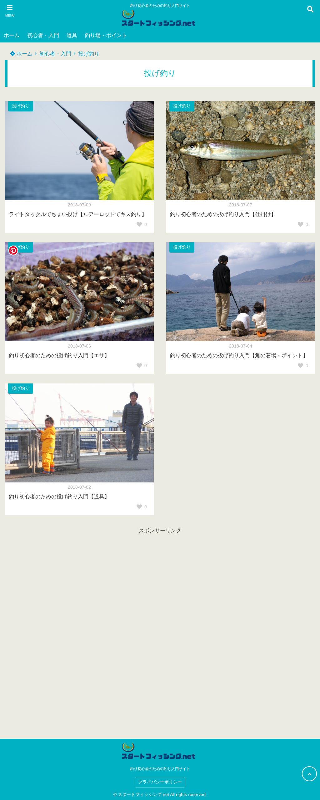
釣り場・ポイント (106, 35)
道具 (72, 35)
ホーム (12, 35)
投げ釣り (88, 54)
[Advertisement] (160, 629)
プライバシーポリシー (160, 782)
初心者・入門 (43, 35)
